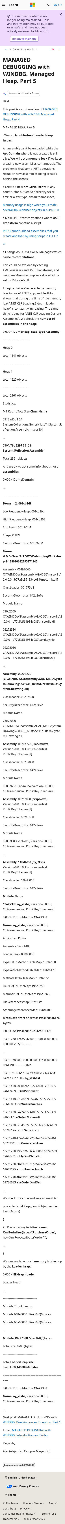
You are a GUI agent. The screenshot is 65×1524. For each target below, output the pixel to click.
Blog (51, 1503)
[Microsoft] (32, 5)
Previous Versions (34, 1503)
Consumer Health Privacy (18, 1513)
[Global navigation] (3, 5)
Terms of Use (48, 1513)
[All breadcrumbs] (6, 49)
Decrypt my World (23, 49)
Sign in (58, 4)
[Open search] (48, 5)
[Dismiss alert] (61, 14)
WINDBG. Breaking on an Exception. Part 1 (32, 1422)
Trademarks (10, 1519)
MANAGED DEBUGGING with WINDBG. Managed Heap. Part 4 (30, 114)
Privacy (24, 1508)
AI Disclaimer (11, 1503)
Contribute (9, 1508)
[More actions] (59, 49)
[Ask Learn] (53, 49)
